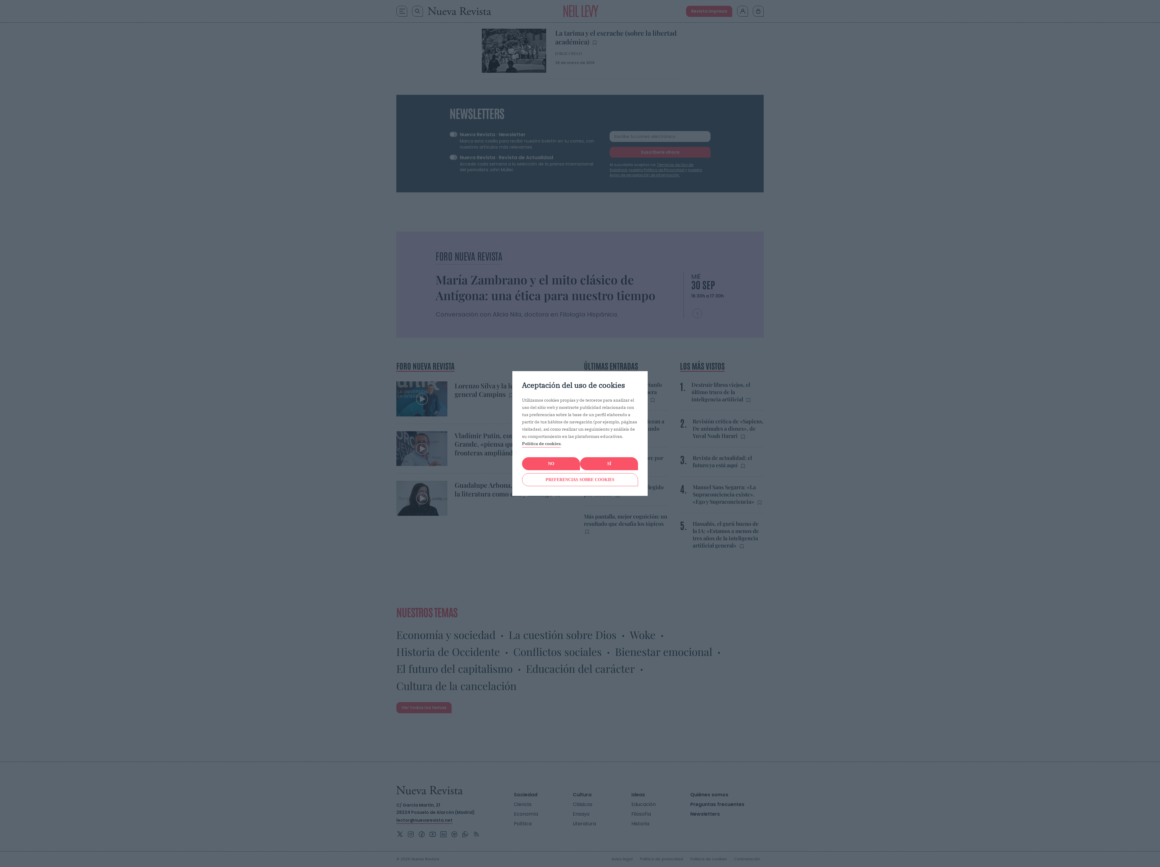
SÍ (609, 463)
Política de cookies (541, 443)
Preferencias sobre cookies (580, 479)
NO (551, 463)
